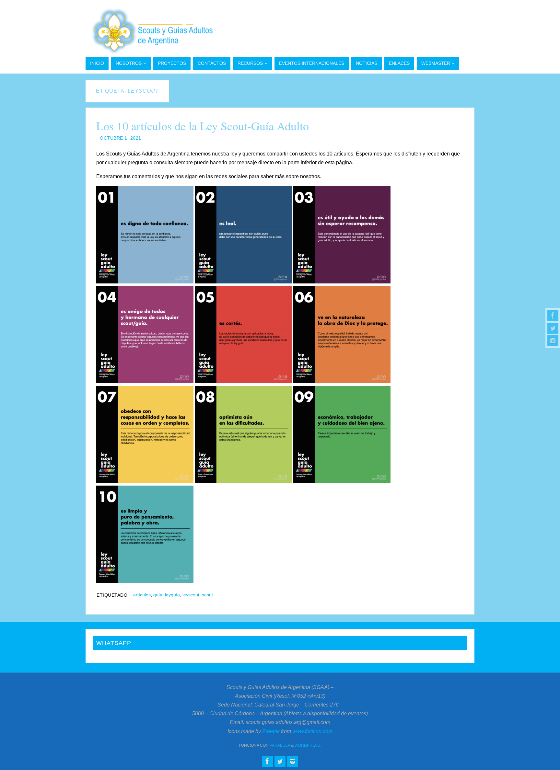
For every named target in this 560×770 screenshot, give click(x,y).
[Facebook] (552, 315)
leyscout (190, 594)
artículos (142, 594)
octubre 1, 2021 (120, 138)
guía (157, 594)
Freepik (271, 731)
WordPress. (308, 745)
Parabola (280, 745)
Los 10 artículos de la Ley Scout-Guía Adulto (202, 125)
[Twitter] (552, 328)
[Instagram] (552, 340)
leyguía (172, 594)
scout (207, 594)
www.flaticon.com (312, 731)
